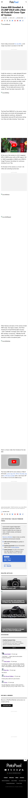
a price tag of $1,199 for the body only (17, 473)
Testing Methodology (10, 783)
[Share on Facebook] (5, 21)
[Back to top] (25, 759)
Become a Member (7, 537)
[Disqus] (14, 669)
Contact (6, 777)
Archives (22, 777)
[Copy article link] (23, 21)
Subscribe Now (7, 705)
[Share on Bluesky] (12, 21)
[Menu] (2, 2)
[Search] (26, 2)
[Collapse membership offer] (25, 526)
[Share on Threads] (10, 21)
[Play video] (14, 145)
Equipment (5, 511)
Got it (14, 647)
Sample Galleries (15, 547)
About (16, 777)
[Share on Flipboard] (15, 21)
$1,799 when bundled (9, 475)
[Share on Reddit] (2, 21)
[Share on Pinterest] (18, 21)
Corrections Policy (22, 780)
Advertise (11, 777)
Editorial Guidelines (5, 780)
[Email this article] (20, 21)
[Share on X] (7, 21)
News (8, 511)
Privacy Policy (19, 783)
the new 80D (17, 44)
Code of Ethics (14, 780)
